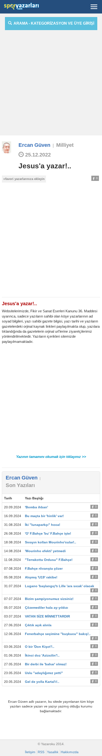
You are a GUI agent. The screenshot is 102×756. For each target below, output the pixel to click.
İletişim (30, 752)
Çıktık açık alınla (38, 625)
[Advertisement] (51, 84)
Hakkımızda (70, 752)
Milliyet (65, 145)
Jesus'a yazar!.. (45, 166)
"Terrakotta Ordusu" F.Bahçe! (49, 560)
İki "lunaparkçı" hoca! (42, 525)
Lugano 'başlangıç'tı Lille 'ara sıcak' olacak (59, 586)
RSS (41, 752)
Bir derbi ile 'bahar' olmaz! (46, 664)
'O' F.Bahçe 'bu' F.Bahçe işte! (48, 533)
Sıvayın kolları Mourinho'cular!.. (50, 542)
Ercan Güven (34, 145)
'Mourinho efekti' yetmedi (45, 551)
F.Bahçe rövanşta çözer (44, 568)
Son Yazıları (20, 485)
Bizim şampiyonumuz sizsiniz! (49, 599)
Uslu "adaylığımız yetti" (44, 673)
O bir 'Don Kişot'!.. (39, 647)
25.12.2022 (37, 155)
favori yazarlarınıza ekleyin (25, 179)
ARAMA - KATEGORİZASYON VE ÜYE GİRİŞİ (53, 23)
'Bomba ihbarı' (36, 507)
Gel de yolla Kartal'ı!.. (42, 682)
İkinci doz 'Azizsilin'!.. (42, 655)
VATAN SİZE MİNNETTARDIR (47, 616)
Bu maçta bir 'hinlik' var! (44, 516)
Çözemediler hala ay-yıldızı (46, 607)
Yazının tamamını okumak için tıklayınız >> (51, 457)
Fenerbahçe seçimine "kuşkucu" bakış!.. (58, 634)
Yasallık (52, 752)
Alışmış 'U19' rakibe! (41, 577)
